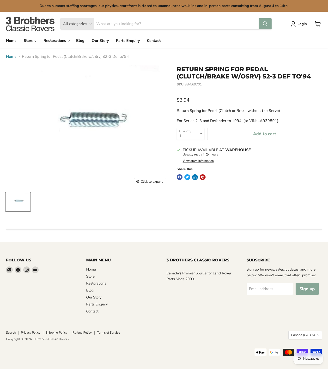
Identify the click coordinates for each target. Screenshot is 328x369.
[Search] (265, 23)
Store (29, 40)
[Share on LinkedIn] (195, 177)
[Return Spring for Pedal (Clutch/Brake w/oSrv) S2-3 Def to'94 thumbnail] (18, 201)
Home (11, 40)
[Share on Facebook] (179, 177)
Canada (303, 335)
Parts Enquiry (128, 40)
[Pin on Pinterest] (203, 177)
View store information (198, 161)
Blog (80, 40)
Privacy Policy (30, 332)
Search (11, 332)
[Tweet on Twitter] (187, 177)
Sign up (307, 289)
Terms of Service (108, 332)
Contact (154, 40)
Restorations (55, 40)
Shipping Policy (56, 332)
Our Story (100, 40)
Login (302, 23)
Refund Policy (82, 332)
